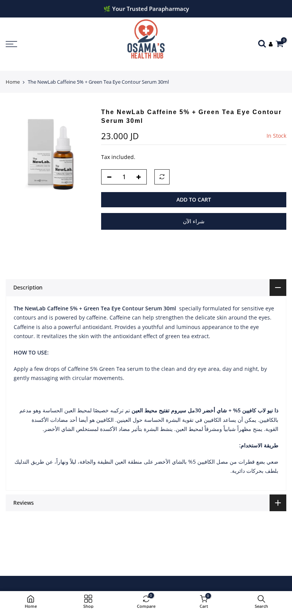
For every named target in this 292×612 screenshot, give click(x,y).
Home (13, 81)
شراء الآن (194, 221)
